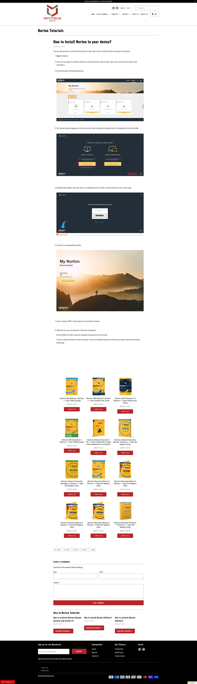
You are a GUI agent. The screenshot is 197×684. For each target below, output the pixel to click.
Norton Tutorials (51, 30)
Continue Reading (62, 631)
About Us (135, 14)
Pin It (76, 550)
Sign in (122, 8)
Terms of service (120, 656)
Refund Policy (119, 652)
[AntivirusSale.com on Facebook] (113, 8)
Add (85, 550)
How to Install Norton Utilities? (98, 617)
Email (93, 550)
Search (94, 649)
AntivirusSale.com (48, 676)
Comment (56, 583)
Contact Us (144, 14)
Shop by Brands (102, 14)
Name (55, 572)
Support (125, 14)
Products (115, 14)
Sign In (58, 56)
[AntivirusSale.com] (52, 14)
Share (67, 550)
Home (93, 14)
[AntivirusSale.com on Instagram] (117, 8)
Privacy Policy (119, 649)
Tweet (58, 550)
